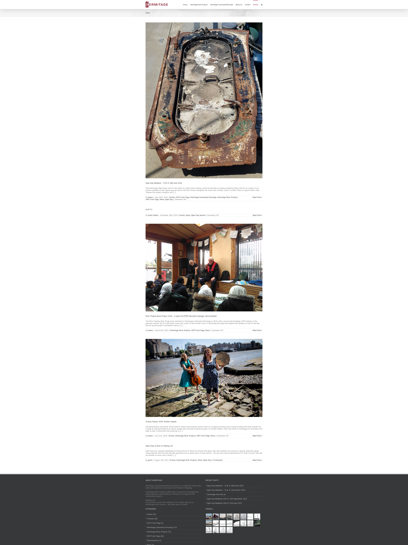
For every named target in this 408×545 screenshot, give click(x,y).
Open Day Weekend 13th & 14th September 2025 (227, 499)
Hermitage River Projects (227, 197)
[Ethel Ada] (243, 523)
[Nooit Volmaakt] (215, 516)
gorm (150, 460)
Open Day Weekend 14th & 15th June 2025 (224, 503)
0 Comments (217, 460)
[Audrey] (215, 530)
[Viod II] (222, 516)
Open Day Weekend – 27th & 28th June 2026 (164, 183)
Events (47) (151, 514)
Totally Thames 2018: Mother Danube (161, 421)
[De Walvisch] (257, 516)
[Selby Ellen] (215, 523)
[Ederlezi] (257, 523)
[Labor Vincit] (209, 516)
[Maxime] (229, 523)
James (150, 197)
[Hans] (236, 523)
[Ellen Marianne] (250, 523)
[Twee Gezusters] (222, 530)
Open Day (169, 199)
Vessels (202, 215)
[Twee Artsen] (243, 516)
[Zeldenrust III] (229, 516)
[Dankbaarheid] (209, 530)
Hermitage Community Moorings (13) (162, 527)
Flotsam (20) (152, 519)
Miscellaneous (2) (154, 540)
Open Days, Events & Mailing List (159, 446)
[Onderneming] (236, 516)
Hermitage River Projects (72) (159, 532)
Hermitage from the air (216, 494)
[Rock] (222, 523)
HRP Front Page (152, 199)
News (162, 199)
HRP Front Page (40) (155, 536)
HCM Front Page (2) (155, 523)
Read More (257, 197)
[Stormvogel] (209, 523)
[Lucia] (250, 516)
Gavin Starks (153, 215)
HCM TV (149, 209)
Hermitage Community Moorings (203, 197)
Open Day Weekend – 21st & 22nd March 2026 (226, 490)
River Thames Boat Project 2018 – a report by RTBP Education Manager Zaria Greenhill (181, 316)
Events (172, 197)
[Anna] (229, 530)
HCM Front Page (182, 197)
